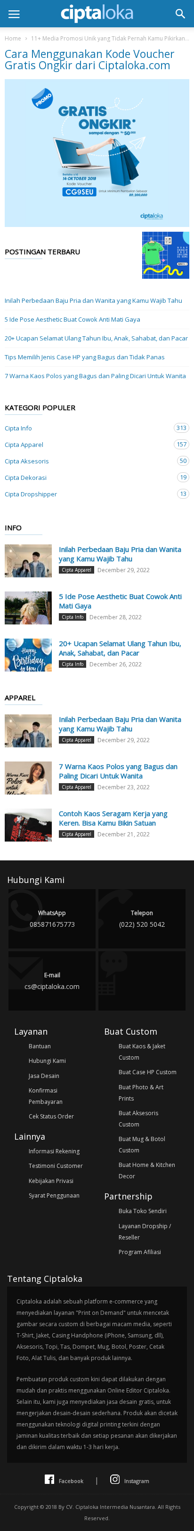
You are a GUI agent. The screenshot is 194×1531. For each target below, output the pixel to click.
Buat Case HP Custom (148, 1072)
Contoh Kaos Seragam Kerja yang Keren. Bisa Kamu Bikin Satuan (113, 818)
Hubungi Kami (47, 1061)
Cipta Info (87, 427)
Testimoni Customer (56, 1166)
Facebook (71, 1480)
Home (13, 38)
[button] (180, 13)
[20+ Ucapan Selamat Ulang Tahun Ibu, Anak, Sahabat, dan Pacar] (28, 655)
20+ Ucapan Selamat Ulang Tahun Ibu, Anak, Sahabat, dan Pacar (96, 338)
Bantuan (40, 1046)
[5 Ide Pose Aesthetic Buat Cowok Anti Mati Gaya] (28, 607)
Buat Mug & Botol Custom (142, 1144)
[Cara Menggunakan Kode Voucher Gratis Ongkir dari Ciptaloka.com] (97, 153)
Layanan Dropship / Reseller (145, 1231)
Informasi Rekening (54, 1151)
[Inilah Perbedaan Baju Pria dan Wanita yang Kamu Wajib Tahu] (28, 560)
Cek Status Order (51, 1116)
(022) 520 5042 (142, 919)
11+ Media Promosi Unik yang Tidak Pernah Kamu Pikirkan (108, 38)
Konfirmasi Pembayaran (46, 1096)
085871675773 (52, 919)
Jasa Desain (44, 1076)
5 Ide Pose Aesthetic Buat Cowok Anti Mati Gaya (72, 319)
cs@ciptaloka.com (52, 981)
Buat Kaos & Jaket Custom (142, 1051)
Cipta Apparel (87, 444)
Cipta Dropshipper (87, 493)
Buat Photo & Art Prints (141, 1092)
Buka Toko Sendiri (143, 1211)
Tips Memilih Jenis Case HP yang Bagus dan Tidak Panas (85, 357)
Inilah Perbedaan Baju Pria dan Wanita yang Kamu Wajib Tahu (93, 300)
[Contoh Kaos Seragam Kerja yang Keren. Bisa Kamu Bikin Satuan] (28, 825)
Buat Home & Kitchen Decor (147, 1170)
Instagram (136, 1480)
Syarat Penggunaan (54, 1195)
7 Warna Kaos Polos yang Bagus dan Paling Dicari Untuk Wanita (95, 376)
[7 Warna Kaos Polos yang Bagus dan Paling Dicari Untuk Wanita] (28, 777)
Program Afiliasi (140, 1252)
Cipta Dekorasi (87, 477)
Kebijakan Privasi (51, 1181)
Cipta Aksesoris (87, 460)
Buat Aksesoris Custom (138, 1118)
